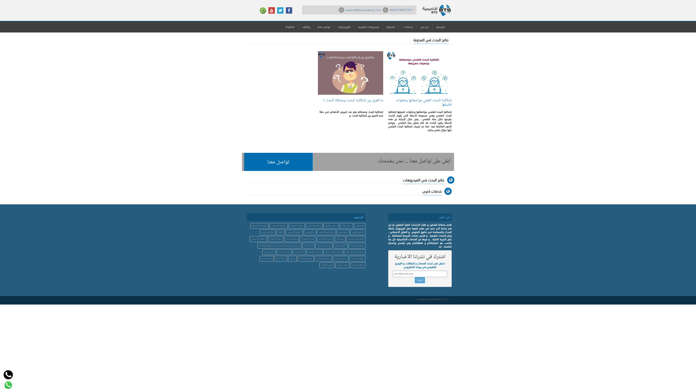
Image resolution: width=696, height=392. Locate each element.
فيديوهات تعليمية (368, 26)
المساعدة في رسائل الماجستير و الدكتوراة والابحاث (279, 246)
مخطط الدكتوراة (357, 246)
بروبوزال (340, 239)
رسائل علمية (346, 226)
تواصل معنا (324, 26)
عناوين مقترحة (341, 259)
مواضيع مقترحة (305, 259)
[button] (278, 162)
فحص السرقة (342, 265)
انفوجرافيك (344, 26)
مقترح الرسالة (291, 239)
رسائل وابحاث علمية (333, 252)
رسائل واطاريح (331, 226)
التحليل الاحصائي (294, 232)
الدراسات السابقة (324, 246)
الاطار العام (308, 246)
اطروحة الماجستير (278, 226)
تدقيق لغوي (343, 232)
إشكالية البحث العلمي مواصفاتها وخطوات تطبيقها (424, 102)
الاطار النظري (340, 246)
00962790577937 (401, 10)
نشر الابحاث (299, 252)
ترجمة (292, 259)
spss (280, 232)
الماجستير (360, 226)
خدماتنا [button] (408, 26)
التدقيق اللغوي (358, 232)
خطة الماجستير (268, 232)
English (290, 26)
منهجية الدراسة (357, 259)
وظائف (306, 26)
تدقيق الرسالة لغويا (326, 232)
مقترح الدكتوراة (308, 239)
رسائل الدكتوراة (297, 226)
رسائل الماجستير (314, 226)
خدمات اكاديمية (314, 252)
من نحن (424, 26)
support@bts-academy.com (363, 10)
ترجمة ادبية (280, 259)
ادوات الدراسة (284, 252)
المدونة (390, 26)
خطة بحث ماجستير (356, 239)
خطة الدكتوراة (275, 239)
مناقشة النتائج (358, 265)
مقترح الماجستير (325, 239)
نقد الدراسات (266, 259)
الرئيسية (440, 26)
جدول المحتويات (323, 259)
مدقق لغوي (310, 232)
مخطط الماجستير (258, 239)
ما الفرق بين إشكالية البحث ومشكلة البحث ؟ (352, 100)
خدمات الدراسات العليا (355, 252)
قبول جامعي (269, 252)
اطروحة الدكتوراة (259, 226)
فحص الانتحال (327, 265)
